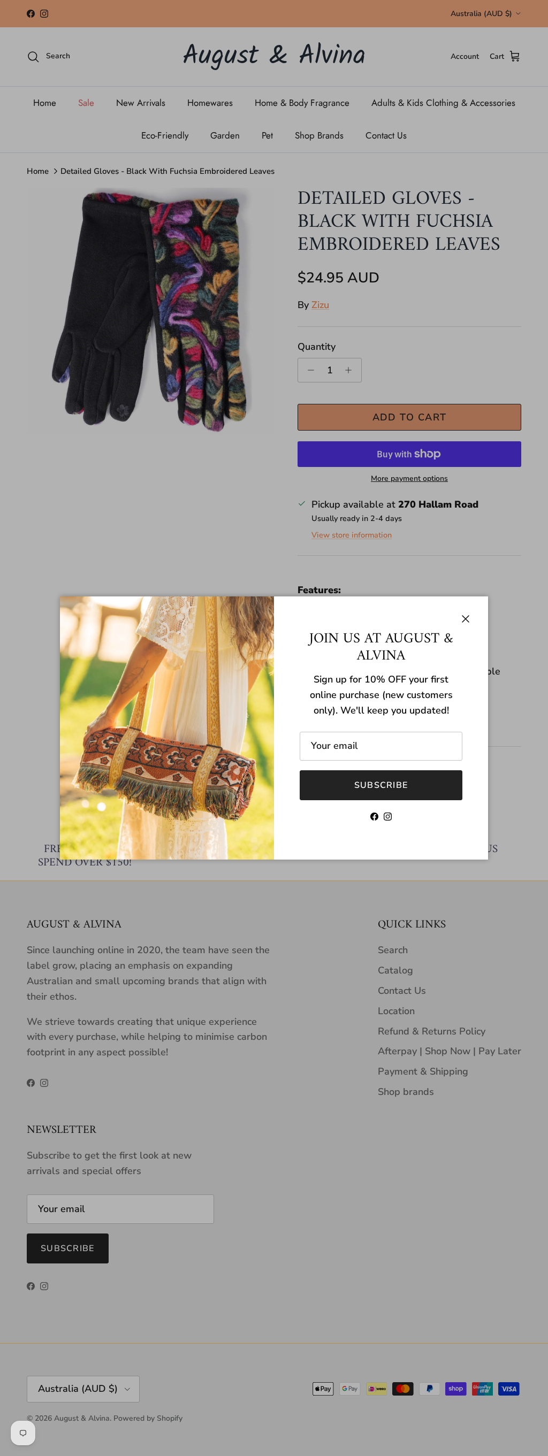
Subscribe (381, 785)
